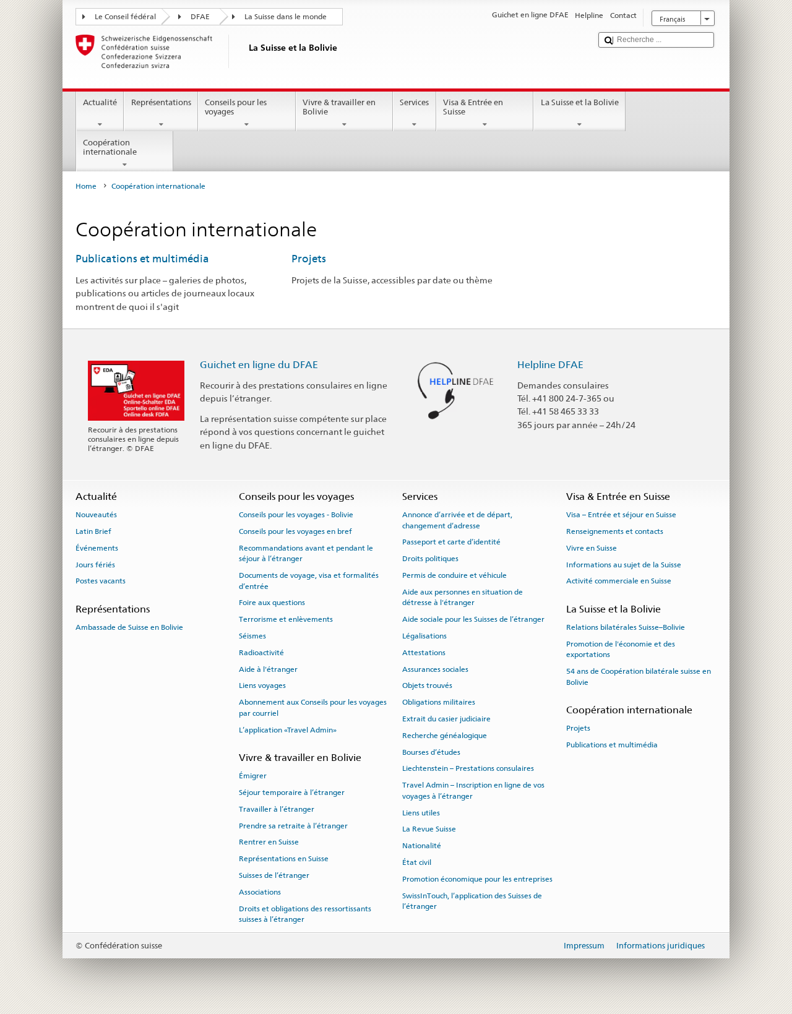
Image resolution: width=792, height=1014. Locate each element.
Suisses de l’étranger (274, 875)
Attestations (424, 652)
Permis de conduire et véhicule (454, 575)
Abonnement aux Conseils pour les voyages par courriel (313, 707)
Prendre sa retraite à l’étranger (293, 825)
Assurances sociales (435, 668)
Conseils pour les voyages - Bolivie (296, 514)
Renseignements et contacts (614, 531)
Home (86, 186)
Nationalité (421, 845)
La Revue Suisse (429, 829)
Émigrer (253, 775)
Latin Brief (93, 531)
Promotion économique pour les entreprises (477, 879)
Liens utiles (421, 812)
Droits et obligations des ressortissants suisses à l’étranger (305, 913)
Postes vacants (100, 581)
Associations (260, 892)
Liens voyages (262, 685)
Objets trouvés (427, 685)
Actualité (100, 102)
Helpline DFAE (550, 365)
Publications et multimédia (142, 258)
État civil (416, 862)
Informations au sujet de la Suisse (623, 564)
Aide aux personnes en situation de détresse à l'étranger (462, 597)
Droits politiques (430, 558)
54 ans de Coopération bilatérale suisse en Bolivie (638, 676)
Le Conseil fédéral (125, 16)
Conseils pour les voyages (236, 107)
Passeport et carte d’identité (451, 542)
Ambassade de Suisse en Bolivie (129, 627)
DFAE (200, 16)
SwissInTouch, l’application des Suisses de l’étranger (472, 900)
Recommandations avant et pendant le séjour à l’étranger (306, 553)
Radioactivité (261, 652)
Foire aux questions (272, 602)
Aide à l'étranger (268, 668)
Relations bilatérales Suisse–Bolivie (625, 627)
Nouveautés (96, 514)
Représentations (161, 102)
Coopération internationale (110, 147)
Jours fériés (95, 564)
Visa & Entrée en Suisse (473, 107)
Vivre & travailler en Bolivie (339, 107)
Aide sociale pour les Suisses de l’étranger (473, 619)
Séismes (252, 636)
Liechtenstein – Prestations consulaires (468, 768)
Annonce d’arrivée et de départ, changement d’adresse (457, 520)
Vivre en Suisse (591, 548)
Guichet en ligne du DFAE (259, 365)
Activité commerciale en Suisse (618, 581)
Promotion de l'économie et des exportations (620, 649)
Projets (308, 258)
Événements (96, 548)
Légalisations (424, 636)
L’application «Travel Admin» (288, 729)
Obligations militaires (438, 702)
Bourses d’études (431, 751)
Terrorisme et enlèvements (286, 619)
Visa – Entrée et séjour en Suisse (621, 514)
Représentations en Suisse (284, 858)
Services (414, 102)
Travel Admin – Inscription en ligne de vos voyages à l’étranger (473, 790)
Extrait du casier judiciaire (446, 719)
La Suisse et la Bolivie (580, 102)
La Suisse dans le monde (285, 16)
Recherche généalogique (444, 735)
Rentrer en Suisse (269, 842)
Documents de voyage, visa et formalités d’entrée (309, 580)
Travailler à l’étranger (276, 809)
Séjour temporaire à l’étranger (292, 792)
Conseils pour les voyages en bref (295, 531)
